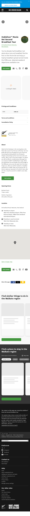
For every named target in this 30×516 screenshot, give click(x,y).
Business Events (6, 496)
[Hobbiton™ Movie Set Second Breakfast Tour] (24, 39)
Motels (15, 359)
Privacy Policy (5, 479)
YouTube (6, 454)
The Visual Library (6, 492)
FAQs (3, 470)
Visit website (6, 68)
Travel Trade (5, 494)
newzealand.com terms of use (9, 425)
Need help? (4, 463)
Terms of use (5, 478)
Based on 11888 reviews (12, 135)
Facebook (6, 452)
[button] (2, 10)
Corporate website (6, 497)
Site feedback (5, 461)
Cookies (3, 481)
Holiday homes (6, 359)
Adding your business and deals (9, 474)
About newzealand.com (7, 472)
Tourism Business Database (8, 499)
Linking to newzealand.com (8, 476)
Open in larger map (7, 261)
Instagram (6, 450)
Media (3, 490)
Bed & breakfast (24, 359)
